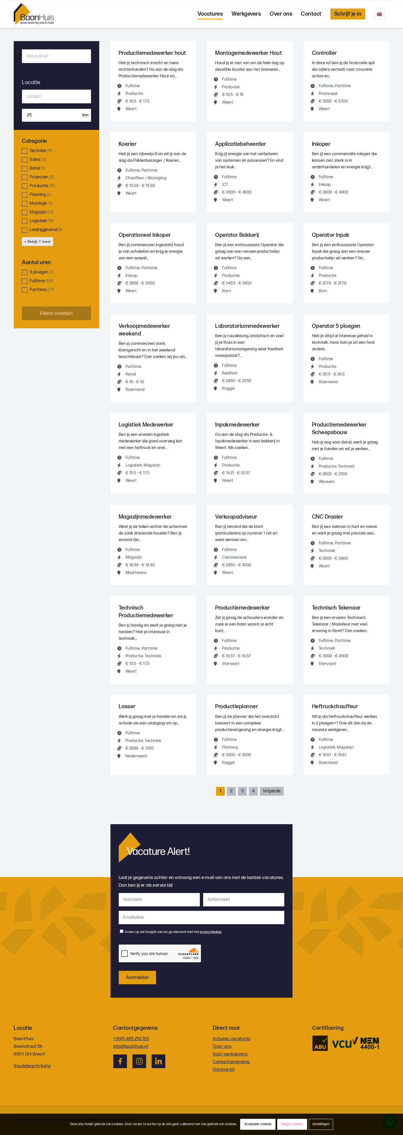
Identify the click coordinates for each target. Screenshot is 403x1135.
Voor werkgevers (230, 1054)
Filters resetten (56, 313)
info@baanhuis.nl (130, 1046)
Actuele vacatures (232, 1039)
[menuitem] (210, 14)
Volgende (272, 791)
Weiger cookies (292, 1124)
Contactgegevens (231, 1062)
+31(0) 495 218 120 (131, 1039)
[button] (56, 151)
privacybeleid (211, 932)
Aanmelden (137, 977)
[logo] (34, 14)
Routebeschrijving (32, 1066)
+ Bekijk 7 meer (37, 241)
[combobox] (56, 96)
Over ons (222, 1046)
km (85, 115)
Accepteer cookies (258, 1124)
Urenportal (223, 1069)
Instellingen (321, 1124)
